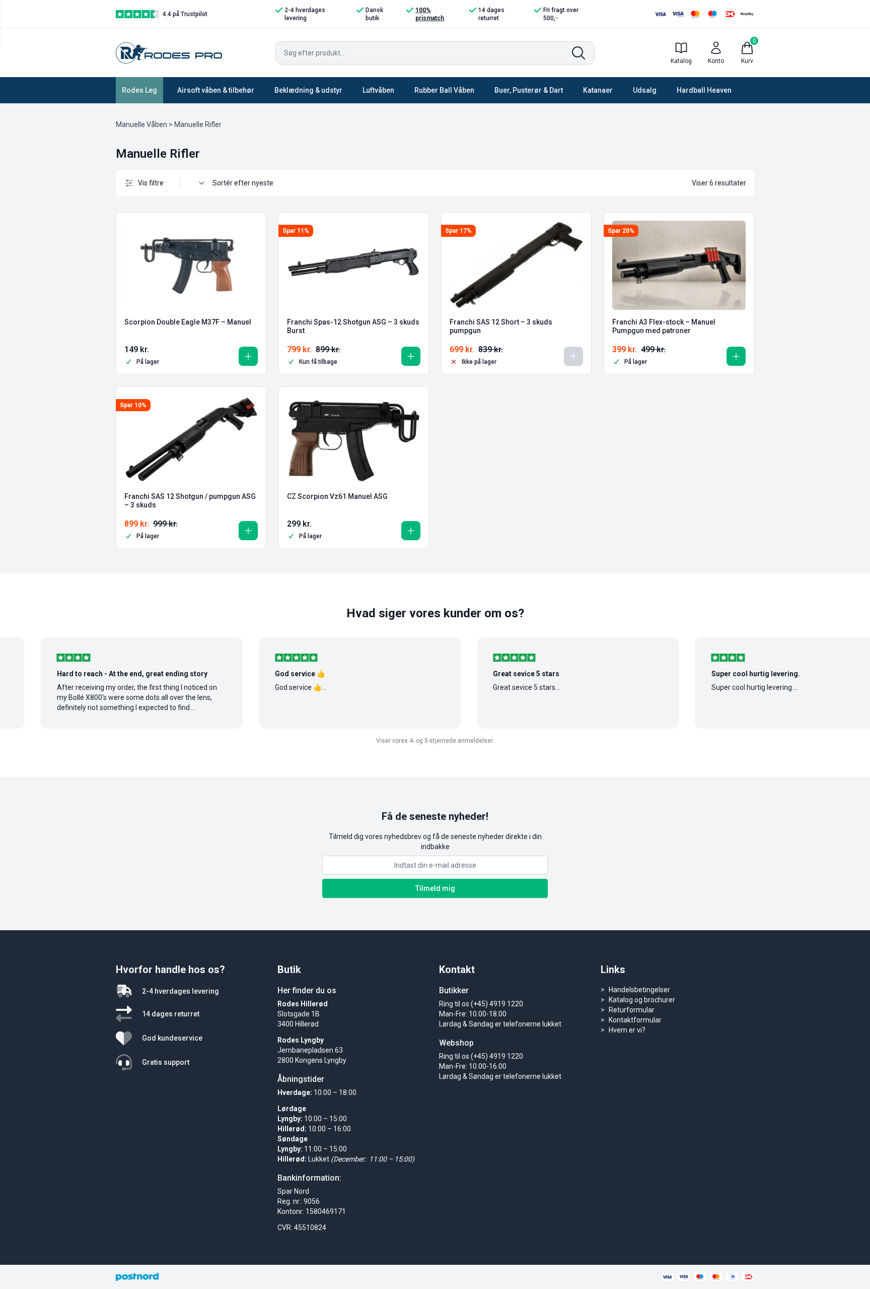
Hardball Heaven (704, 90)
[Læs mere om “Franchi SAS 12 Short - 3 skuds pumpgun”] (573, 356)
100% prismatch (429, 14)
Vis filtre (151, 183)
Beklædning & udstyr (308, 90)
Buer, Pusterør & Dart (528, 90)
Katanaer (598, 90)
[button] (248, 356)
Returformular (632, 1010)
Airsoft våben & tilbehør (215, 90)
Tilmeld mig (435, 888)
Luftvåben (378, 90)
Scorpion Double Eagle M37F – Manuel (187, 322)
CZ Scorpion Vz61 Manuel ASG (337, 496)
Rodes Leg (139, 90)
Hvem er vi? (627, 1030)
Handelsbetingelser (639, 990)
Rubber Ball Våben (444, 90)
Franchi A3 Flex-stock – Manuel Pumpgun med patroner (663, 326)
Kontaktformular (635, 1020)
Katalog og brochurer (642, 1000)
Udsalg (645, 90)
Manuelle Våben (141, 124)
